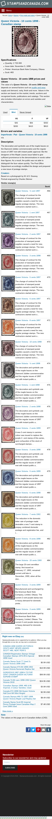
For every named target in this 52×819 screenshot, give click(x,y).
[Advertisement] (10, 740)
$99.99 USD (45, 674)
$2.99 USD (45, 692)
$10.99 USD (45, 668)
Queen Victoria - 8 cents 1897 (28, 320)
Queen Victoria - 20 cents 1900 (28, 560)
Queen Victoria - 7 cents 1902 (28, 514)
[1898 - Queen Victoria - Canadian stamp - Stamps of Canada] (8, 262)
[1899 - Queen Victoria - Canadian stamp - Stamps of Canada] (8, 435)
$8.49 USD (45, 698)
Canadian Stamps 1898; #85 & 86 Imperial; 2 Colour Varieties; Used (17, 686)
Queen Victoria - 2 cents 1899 (28, 428)
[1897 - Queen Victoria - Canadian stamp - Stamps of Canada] (8, 198)
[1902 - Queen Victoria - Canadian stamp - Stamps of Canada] (8, 521)
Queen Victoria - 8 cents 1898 (28, 539)
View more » (7, 711)
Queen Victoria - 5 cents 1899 (28, 471)
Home (10, 15)
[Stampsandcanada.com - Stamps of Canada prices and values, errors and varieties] (26, 6)
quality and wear (38, 87)
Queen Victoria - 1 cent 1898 (27, 385)
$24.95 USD (45, 681)
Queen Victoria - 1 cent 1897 (27, 212)
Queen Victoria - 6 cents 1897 (28, 299)
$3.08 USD (45, 687)
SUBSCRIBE (10, 768)
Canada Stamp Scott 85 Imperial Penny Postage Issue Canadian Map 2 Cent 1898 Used (19, 704)
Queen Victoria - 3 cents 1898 (28, 256)
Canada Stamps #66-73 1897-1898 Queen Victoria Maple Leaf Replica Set (19, 697)
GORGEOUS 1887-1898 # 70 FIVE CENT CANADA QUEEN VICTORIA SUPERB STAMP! (18, 674)
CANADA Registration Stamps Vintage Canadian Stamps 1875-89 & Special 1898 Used (19, 656)
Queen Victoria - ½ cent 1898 (27, 363)
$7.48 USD (45, 704)
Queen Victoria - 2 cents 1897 (28, 234)
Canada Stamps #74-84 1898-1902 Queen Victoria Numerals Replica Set (18, 668)
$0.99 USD (45, 662)
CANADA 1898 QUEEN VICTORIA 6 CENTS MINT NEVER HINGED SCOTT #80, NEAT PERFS (18, 648)
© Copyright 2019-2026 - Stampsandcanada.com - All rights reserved (26, 776)
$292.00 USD (44, 656)
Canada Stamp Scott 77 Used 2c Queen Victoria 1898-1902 (17, 662)
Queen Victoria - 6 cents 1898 (28, 493)
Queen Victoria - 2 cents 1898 (28, 406)
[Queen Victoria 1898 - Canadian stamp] (25, 56)
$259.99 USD (44, 648)
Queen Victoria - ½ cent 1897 (27, 191)
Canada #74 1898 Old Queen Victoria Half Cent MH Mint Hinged (19, 692)
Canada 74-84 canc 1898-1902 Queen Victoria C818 (19, 681)
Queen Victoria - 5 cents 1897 (28, 277)
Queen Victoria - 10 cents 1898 (28, 342)
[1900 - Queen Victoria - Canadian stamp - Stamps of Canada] (8, 567)
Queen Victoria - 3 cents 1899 (28, 585)
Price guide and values (27, 15)
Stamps (16, 15)
